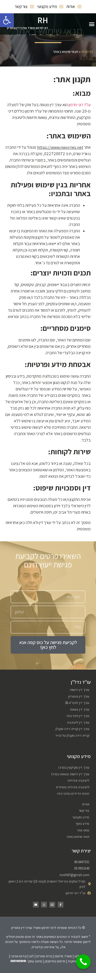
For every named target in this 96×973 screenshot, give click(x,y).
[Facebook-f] (60, 905)
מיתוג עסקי (34, 961)
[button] (91, 24)
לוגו (31, 956)
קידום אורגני (19, 956)
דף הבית (87, 51)
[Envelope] (36, 905)
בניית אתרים (44, 956)
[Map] (52, 905)
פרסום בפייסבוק (55, 961)
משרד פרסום (63, 956)
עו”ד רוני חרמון (80, 105)
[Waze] (44, 905)
